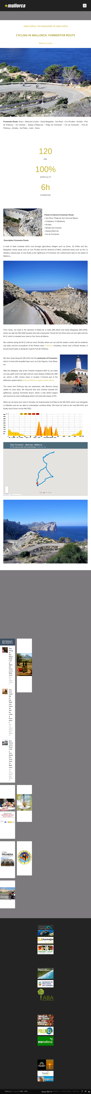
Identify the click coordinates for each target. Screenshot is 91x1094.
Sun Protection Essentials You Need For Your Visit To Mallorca (11, 754)
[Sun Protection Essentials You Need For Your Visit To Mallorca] (5, 742)
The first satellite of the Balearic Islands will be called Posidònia (11, 706)
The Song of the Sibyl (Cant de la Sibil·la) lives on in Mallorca (11, 662)
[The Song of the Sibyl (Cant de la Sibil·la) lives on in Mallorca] (5, 650)
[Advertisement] (45, 604)
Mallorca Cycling (45, 43)
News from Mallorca (11, 732)
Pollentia (48, 346)
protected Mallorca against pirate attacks (38, 380)
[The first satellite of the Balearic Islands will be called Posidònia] (5, 691)
